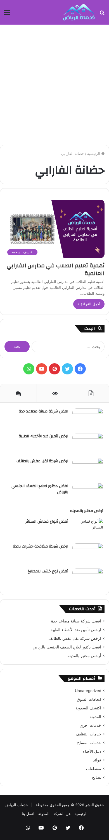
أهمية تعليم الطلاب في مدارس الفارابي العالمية (56, 269)
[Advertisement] (54, 84)
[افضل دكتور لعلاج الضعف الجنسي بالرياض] (87, 493)
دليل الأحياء (92, 751)
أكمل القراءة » (88, 304)
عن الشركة (62, 813)
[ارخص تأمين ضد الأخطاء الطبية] (87, 443)
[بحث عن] (102, 14)
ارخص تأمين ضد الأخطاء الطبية (43, 436)
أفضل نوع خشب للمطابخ (48, 571)
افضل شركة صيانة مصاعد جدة (43, 411)
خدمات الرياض (16, 805)
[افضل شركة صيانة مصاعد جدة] (87, 418)
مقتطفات (93, 768)
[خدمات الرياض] (78, 12)
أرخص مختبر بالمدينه (86, 511)
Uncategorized (88, 690)
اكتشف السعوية (88, 708)
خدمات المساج (89, 742)
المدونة (95, 716)
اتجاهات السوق (89, 699)
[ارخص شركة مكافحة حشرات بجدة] (87, 553)
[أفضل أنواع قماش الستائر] (87, 528)
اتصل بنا (28, 813)
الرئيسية (94, 153)
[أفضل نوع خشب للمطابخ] (87, 578)
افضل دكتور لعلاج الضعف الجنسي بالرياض (39, 489)
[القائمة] (7, 14)
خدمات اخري (90, 725)
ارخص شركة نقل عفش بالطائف (42, 461)
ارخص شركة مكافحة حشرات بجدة (40, 546)
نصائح (96, 777)
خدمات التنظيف (88, 734)
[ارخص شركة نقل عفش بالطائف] (87, 468)
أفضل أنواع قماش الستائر (46, 521)
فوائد (97, 760)
